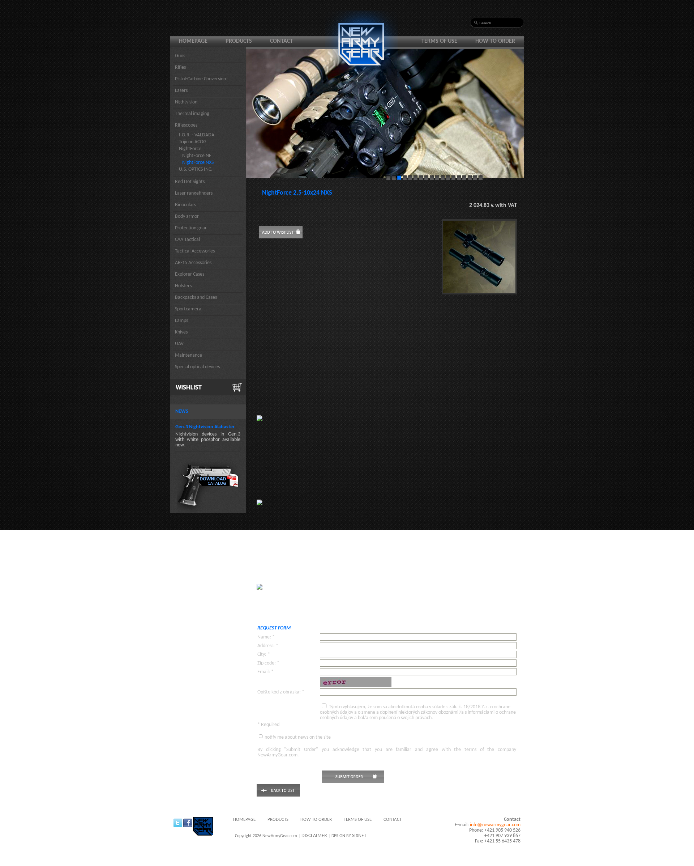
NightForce (190, 149)
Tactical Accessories (195, 251)
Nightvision (186, 102)
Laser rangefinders (194, 193)
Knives (181, 332)
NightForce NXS (198, 162)
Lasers (181, 90)
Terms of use (439, 41)
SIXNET (359, 836)
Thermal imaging (192, 113)
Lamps (181, 320)
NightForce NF (196, 155)
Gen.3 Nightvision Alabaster (205, 427)
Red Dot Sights (190, 181)
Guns (180, 56)
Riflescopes (186, 125)
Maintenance (188, 355)
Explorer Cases (189, 274)
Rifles (180, 67)
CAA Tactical (187, 239)
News (181, 411)
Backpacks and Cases (196, 297)
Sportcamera (188, 309)
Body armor (187, 216)
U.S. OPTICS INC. (196, 169)
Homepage (193, 41)
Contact (281, 41)
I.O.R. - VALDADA (196, 135)
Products (239, 41)
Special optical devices (197, 367)
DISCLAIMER (314, 836)
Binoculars (185, 205)
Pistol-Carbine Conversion (200, 79)
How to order (495, 41)
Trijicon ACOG (192, 142)
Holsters (183, 286)
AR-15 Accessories (193, 263)
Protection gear (191, 228)
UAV (179, 344)
